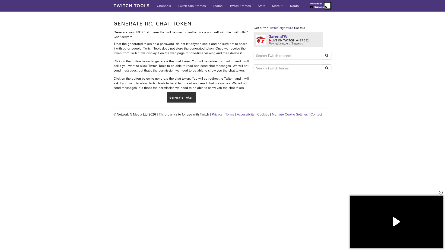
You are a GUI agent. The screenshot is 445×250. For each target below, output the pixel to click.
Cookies (263, 114)
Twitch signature (281, 28)
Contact (316, 114)
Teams (217, 6)
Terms (229, 114)
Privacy (217, 114)
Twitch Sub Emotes (192, 6)
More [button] (276, 6)
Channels (164, 6)
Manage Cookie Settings (290, 114)
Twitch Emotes (240, 6)
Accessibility (245, 114)
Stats (261, 6)
